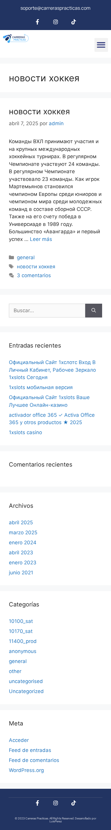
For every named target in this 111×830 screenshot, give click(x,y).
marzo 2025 (23, 532)
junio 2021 (21, 573)
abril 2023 (21, 552)
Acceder (19, 740)
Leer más (41, 239)
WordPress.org (26, 770)
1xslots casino (25, 432)
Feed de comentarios (34, 760)
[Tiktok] (73, 21)
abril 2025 (21, 522)
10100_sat (21, 621)
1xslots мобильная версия (41, 387)
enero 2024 (22, 542)
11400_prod (23, 641)
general (26, 257)
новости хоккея (39, 111)
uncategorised (26, 681)
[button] (101, 45)
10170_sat (21, 631)
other (15, 671)
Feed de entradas (30, 750)
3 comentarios (34, 275)
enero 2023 (22, 563)
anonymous (22, 651)
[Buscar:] (47, 311)
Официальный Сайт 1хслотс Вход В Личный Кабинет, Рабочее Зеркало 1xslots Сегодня (52, 369)
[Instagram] (55, 21)
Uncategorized (26, 691)
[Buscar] (93, 311)
